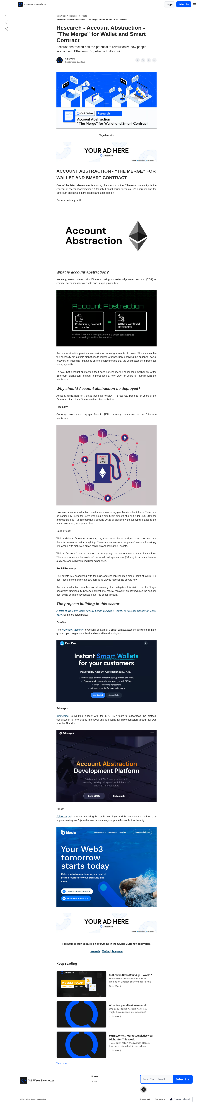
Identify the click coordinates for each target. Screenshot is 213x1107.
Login (169, 4)
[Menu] (194, 4)
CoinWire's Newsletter (66, 16)
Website (95, 951)
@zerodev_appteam (73, 629)
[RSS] (143, 1089)
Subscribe (184, 4)
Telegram (117, 951)
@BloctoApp (63, 816)
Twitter (106, 951)
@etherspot (62, 716)
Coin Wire (70, 58)
